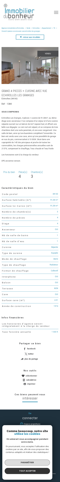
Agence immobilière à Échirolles (13, 28)
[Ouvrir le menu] (56, 12)
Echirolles (36, 28)
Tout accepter (27, 470)
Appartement (46, 28)
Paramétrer (27, 462)
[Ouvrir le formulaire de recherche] (48, 12)
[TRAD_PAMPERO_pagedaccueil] (19, 20)
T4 (54, 28)
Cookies (54, 473)
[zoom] (30, 83)
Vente (28, 28)
